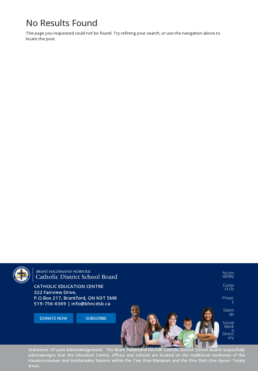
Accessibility (228, 274)
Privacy (228, 299)
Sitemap (228, 312)
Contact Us (228, 287)
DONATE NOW (53, 318)
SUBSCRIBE (96, 318)
